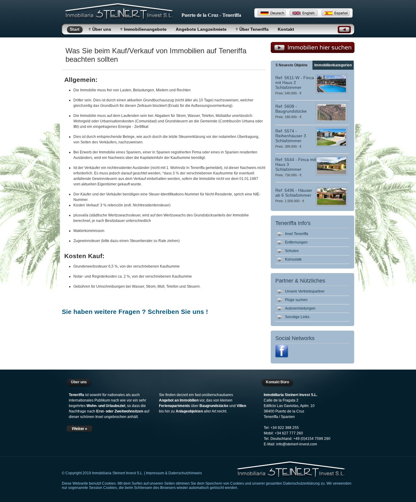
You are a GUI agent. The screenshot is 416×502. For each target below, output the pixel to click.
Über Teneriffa (254, 29)
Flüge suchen (296, 300)
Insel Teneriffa (296, 234)
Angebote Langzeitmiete (201, 29)
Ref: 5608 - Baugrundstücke (291, 109)
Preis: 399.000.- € (288, 146)
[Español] (336, 13)
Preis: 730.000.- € (288, 175)
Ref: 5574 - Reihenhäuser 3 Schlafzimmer (290, 135)
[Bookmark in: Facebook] (281, 356)
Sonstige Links (297, 317)
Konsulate (293, 259)
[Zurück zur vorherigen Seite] (344, 31)
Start (74, 29)
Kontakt (286, 29)
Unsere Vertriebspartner (305, 291)
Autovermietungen (300, 308)
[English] (304, 13)
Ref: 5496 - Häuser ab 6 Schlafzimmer (293, 193)
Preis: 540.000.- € (288, 93)
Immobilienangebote (145, 29)
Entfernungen (296, 242)
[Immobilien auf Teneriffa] (292, 470)
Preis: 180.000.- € (288, 117)
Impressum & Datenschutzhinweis (174, 473)
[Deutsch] (272, 13)
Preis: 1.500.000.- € (289, 201)
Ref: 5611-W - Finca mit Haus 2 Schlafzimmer (294, 82)
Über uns (101, 29)
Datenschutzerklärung (301, 483)
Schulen (292, 251)
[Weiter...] (79, 428)
